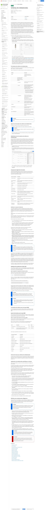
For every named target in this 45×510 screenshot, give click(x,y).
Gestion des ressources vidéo (5, 88)
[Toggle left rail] (8, 2)
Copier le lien (41, 7)
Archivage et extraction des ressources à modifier (4, 93)
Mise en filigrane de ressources (5, 99)
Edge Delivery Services (3, 139)
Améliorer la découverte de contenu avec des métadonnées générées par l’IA (4, 63)
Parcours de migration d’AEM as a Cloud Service (3, 18)
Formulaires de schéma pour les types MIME (40, 23)
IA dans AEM (2, 135)
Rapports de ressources (14, 450)
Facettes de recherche (14, 457)
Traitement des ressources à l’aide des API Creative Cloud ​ (5, 101)
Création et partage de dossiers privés (5, 95)
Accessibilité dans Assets (4, 32)
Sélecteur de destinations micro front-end (4, 106)
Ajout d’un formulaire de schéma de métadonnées (40, 12)
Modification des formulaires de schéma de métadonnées (40, 14)
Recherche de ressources (4, 52)
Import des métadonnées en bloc (15, 459)
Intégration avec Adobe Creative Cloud (4, 76)
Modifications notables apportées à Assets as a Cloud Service (4, 24)
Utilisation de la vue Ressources (4, 117)
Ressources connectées (14, 449)
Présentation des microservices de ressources (5, 30)
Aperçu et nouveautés (4, 22)
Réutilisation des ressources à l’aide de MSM (5, 90)
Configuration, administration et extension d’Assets (4, 109)
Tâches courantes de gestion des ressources (5, 54)
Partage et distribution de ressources (4, 111)
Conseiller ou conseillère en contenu (4, 113)
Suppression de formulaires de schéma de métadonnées (40, 21)
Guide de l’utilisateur (19, 4)
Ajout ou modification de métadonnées (4, 78)
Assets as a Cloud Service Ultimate (4, 34)
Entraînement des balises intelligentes (4, 61)
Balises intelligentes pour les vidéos (5, 66)
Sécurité (2, 13)
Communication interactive (4, 131)
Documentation (12, 4)
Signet (38, 7)
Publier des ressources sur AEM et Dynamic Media (17, 460)
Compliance (2, 146)
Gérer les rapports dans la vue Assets (16, 456)
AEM (15, 4)
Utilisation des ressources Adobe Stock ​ (4, 71)
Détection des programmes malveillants (4, 46)
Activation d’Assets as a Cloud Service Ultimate (4, 36)
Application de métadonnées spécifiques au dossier (39, 29)
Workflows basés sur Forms (4, 132)
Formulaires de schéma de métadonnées (39, 10)
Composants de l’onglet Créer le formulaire (40, 17)
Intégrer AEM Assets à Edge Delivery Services (4, 128)
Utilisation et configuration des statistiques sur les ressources (5, 83)
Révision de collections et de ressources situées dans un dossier (5, 81)
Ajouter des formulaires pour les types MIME (40, 25)
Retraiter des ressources (4, 44)
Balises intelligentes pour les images (5, 59)
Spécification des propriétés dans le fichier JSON (40, 19)
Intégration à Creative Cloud (4, 126)
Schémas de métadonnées (15, 451)
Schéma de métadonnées (4, 86)
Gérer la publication (4, 55)
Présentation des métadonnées (3, 74)
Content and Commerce (3, 138)
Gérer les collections (14, 458)
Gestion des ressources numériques (4, 41)
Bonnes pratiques (3, 120)
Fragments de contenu (4, 114)
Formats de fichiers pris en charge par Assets (17, 447)
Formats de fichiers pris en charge (4, 28)
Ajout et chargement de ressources (4, 50)
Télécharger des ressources (15, 452)
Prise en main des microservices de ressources (4, 48)
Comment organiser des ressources (4, 68)
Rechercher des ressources (15, 448)
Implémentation (2, 142)
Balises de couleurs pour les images (4, 103)
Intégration (2, 16)
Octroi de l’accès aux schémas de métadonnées (40, 27)
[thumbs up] (23, 509)
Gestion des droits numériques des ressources (5, 97)
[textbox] (4, 7)
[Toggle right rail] (37, 2)
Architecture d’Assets (4, 26)
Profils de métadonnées (4, 85)
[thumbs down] (24, 509)
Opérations (2, 145)
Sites (1, 19)
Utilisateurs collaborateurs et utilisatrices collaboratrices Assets (5, 39)
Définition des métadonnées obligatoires (40, 31)
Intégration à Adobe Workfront (3, 123)
